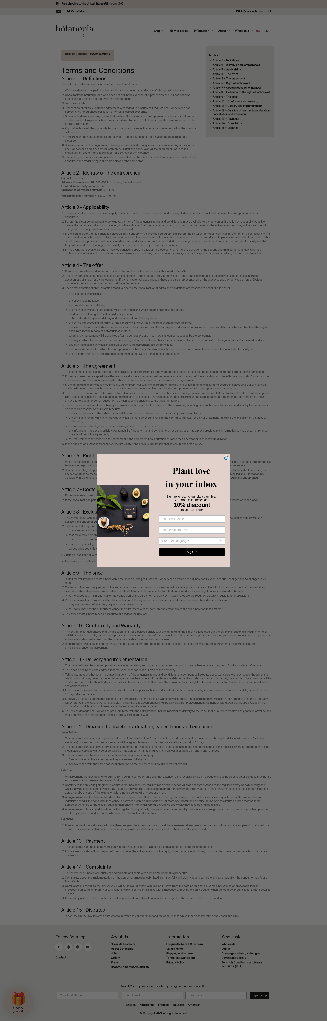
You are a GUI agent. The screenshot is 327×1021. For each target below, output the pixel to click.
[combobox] (190, 541)
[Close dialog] (226, 458)
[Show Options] (221, 541)
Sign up (192, 552)
